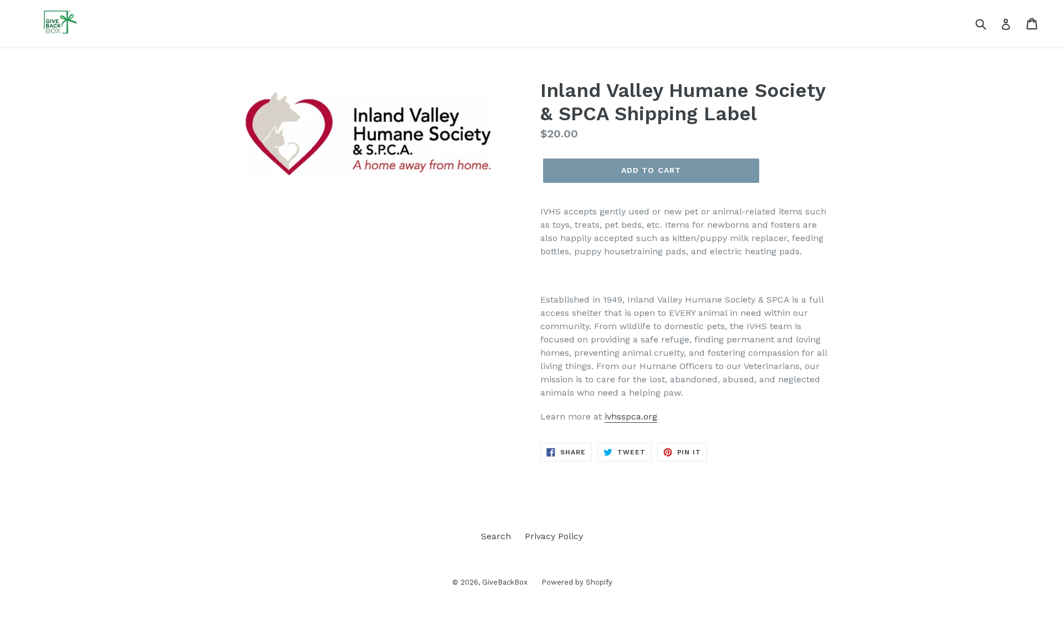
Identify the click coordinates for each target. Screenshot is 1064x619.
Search (496, 536)
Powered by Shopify (576, 582)
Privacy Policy (554, 536)
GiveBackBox (505, 582)
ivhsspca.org (631, 416)
